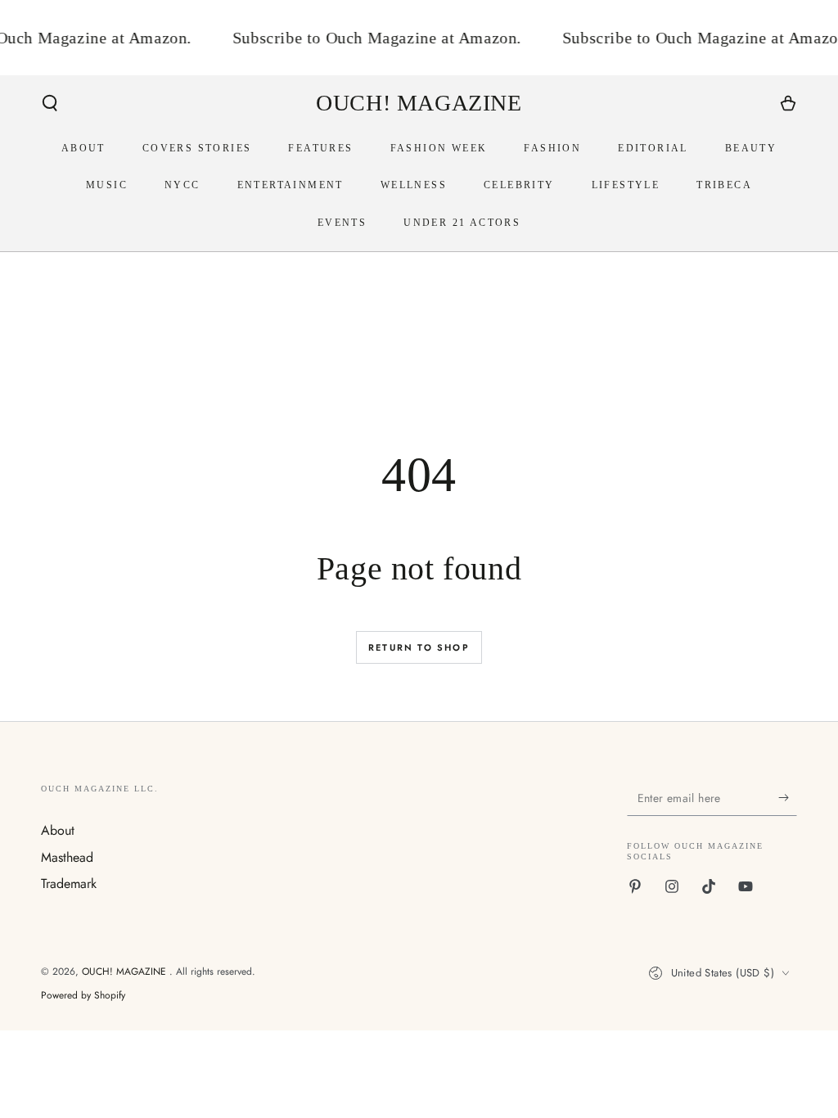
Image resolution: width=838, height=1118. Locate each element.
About (57, 830)
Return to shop (419, 647)
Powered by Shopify (83, 996)
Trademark (69, 883)
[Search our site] (50, 103)
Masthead (67, 857)
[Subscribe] (787, 797)
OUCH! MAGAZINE (125, 971)
